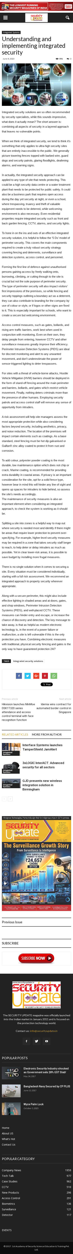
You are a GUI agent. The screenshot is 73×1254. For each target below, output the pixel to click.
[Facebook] (26, 1041)
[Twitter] (36, 1041)
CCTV (5, 1187)
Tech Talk (8, 1176)
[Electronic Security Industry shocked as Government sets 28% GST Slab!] (11, 1073)
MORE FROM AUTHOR (47, 734)
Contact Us (8, 1144)
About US (7, 1133)
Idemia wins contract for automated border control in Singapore (53, 708)
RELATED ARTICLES (15, 734)
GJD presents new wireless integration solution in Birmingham (42, 785)
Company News (11, 1170)
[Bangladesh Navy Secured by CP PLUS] (11, 1091)
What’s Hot (8, 1139)
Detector (7, 1215)
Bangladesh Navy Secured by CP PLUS (47, 1086)
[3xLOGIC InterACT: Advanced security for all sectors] (11, 767)
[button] (68, 18)
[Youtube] (46, 1041)
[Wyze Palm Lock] (11, 1108)
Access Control (11, 1198)
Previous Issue (12, 922)
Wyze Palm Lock (33, 1104)
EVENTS (7, 1230)
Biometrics (8, 1203)
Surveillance (9, 1209)
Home (5, 1128)
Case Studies (9, 1181)
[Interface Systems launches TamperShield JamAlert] (11, 749)
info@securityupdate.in (43, 1030)
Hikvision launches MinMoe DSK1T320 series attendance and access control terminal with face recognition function (18, 712)
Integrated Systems (11, 32)
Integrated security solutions (28, 661)
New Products (10, 1192)
